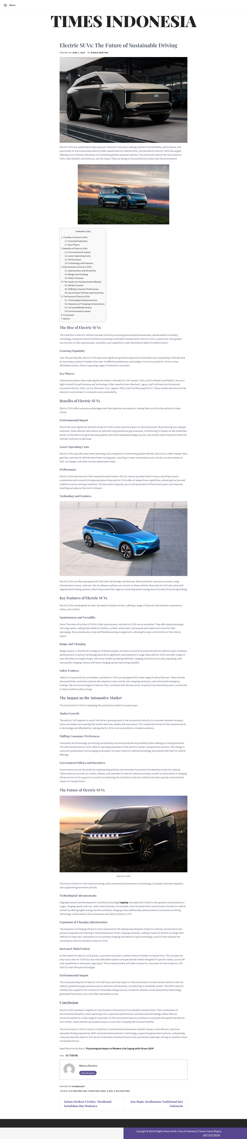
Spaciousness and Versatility (80, 270)
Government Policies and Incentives (84, 292)
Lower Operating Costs (78, 255)
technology (78, 1086)
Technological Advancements (81, 300)
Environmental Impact (78, 252)
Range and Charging (76, 274)
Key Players (72, 244)
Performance (73, 259)
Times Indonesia (123, 20)
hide (88, 231)
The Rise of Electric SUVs (74, 237)
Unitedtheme (211, 1135)
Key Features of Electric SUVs (76, 266)
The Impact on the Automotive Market (81, 281)
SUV (111, 1091)
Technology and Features (79, 263)
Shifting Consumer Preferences (81, 289)
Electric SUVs (98, 1091)
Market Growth (74, 285)
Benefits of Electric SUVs (74, 248)
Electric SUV (80, 1091)
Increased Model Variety (78, 307)
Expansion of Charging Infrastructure (85, 303)
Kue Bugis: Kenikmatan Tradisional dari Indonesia (157, 1104)
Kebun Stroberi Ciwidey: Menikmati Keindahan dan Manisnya (87, 1104)
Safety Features (74, 278)
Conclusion (67, 314)
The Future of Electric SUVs (75, 296)
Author (65, 318)
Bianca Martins (99, 52)
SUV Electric (123, 1091)
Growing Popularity (76, 241)
